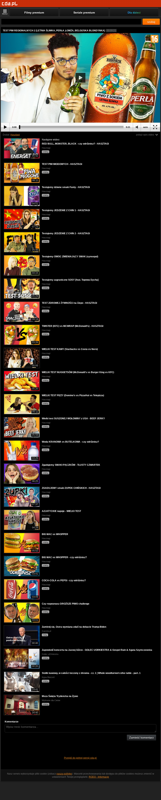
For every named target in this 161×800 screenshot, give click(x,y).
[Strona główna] (9, 3)
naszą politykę (64, 773)
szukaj (151, 21)
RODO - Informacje (99, 777)
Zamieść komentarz (141, 737)
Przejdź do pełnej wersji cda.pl (80, 758)
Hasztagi (15, 134)
